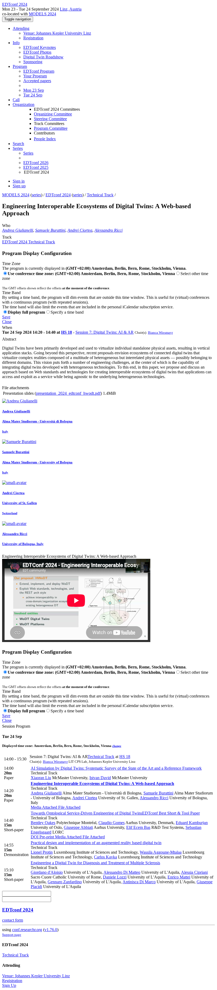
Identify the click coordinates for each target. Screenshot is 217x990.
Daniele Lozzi (114, 877)
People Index (45, 139)
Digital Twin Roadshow (43, 57)
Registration (33, 38)
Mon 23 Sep (33, 90)
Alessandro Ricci (108, 230)
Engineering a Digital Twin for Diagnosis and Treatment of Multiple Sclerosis (95, 863)
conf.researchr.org (27, 929)
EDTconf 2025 (35, 167)
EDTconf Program (38, 71)
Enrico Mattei (179, 877)
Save (6, 317)
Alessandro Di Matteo (121, 872)
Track (7, 237)
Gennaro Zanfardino (65, 882)
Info (16, 42)
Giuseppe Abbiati (78, 827)
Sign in (19, 181)
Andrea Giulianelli (17, 230)
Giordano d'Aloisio (47, 872)
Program (20, 66)
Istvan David (100, 777)
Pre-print (46, 837)
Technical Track (100, 195)
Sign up (19, 186)
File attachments (15, 387)
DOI (34, 837)
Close (7, 321)
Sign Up (9, 985)
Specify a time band (67, 312)
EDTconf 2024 (58, 195)
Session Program (16, 726)
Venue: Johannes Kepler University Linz (57, 33)
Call (16, 99)
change (116, 745)
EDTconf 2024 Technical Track (28, 242)
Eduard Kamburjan (192, 822)
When (7, 327)
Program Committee (50, 128)
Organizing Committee (53, 114)
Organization (23, 104)
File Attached (68, 807)
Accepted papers (37, 80)
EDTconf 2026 (35, 162)
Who (6, 225)
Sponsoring (32, 61)
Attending (21, 28)
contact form (12, 920)
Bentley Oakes (43, 822)
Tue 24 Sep (32, 95)
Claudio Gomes (111, 822)
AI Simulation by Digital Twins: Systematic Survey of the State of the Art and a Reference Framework (116, 768)
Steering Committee (50, 119)
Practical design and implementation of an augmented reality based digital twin (96, 842)
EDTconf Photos (37, 52)
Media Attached (44, 807)
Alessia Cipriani (194, 872)
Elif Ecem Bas (138, 827)
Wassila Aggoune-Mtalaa (161, 852)
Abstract (9, 339)
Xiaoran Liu (41, 777)
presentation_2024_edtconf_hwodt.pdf (68, 393)
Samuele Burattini (50, 230)
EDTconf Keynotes (39, 47)
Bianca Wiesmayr (160, 332)
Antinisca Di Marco (139, 882)
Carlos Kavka (105, 857)
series (36, 195)
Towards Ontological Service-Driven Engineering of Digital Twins (115, 813)
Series (28, 153)
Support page (11, 935)
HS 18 (66, 332)
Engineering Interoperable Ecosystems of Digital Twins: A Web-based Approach (69, 556)
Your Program (35, 76)
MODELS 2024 (42, 14)
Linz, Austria (71, 9)
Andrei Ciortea (79, 230)
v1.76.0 (50, 929)
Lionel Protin (42, 852)
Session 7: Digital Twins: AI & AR (104, 332)
